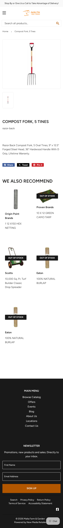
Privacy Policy (27, 499)
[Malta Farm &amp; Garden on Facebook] (57, 509)
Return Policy (43, 499)
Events (31, 406)
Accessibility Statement (40, 503)
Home (5, 31)
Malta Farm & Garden (34, 518)
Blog (31, 411)
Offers (31, 401)
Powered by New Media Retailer (30, 522)
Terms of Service (17, 503)
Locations (31, 420)
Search (13, 499)
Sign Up (31, 488)
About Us (31, 416)
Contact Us (31, 425)
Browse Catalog (31, 397)
